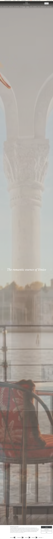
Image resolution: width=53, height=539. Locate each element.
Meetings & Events (43, 6)
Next (51, 269)
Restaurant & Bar (22, 6)
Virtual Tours (49, 6)
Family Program (23, 0)
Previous (2, 269)
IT (40, 3)
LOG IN (32, 0)
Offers (31, 6)
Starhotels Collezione (7, 0)
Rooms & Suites (5, 6)
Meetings (18, 0)
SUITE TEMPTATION (16, 6)
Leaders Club (11, 6)
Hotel (1, 6)
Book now (46, 3)
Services (27, 6)
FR (43, 3)
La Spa (39, 6)
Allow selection (46, 529)
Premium (14, 0)
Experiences (35, 6)
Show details (40, 537)
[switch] (22, 537)
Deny (46, 532)
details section (37, 534)
